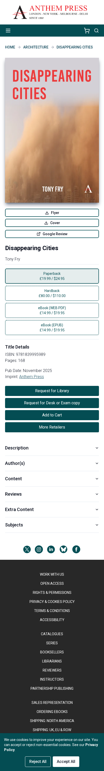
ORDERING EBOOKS (52, 712)
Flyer (55, 213)
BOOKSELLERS (52, 652)
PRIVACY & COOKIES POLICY (52, 602)
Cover (55, 223)
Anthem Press (31, 376)
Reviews (13, 494)
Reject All (37, 761)
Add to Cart (52, 415)
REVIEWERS (52, 670)
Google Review (55, 234)
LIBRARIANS (52, 661)
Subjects (14, 524)
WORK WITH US (52, 574)
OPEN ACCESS (52, 583)
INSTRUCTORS (52, 679)
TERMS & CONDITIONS (52, 611)
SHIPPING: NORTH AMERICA (52, 721)
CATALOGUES (52, 634)
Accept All (66, 761)
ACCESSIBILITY (52, 620)
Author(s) (15, 463)
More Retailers (52, 427)
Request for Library (52, 390)
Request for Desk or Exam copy (52, 403)
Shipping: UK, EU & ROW (52, 730)
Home (10, 47)
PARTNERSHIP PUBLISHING (52, 688)
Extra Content (19, 509)
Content (13, 478)
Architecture (35, 47)
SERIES (52, 643)
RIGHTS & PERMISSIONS (52, 593)
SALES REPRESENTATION (52, 703)
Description (17, 447)
